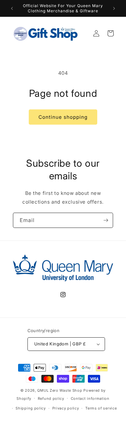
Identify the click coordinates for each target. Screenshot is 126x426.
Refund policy (51, 398)
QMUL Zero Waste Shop (59, 390)
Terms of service (101, 408)
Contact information (90, 398)
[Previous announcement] (12, 8)
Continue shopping (63, 117)
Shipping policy (31, 408)
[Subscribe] (106, 220)
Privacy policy (65, 408)
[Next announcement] (114, 8)
